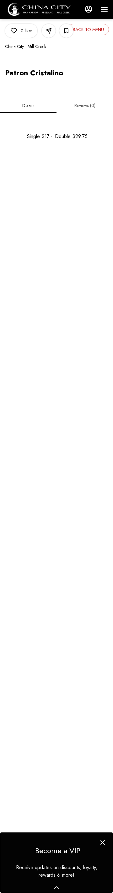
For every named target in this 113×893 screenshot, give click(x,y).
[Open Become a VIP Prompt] (56, 887)
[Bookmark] (66, 31)
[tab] (28, 105)
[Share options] (49, 31)
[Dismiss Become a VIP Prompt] (102, 842)
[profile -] (88, 9)
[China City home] (41, 9)
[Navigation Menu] (104, 9)
